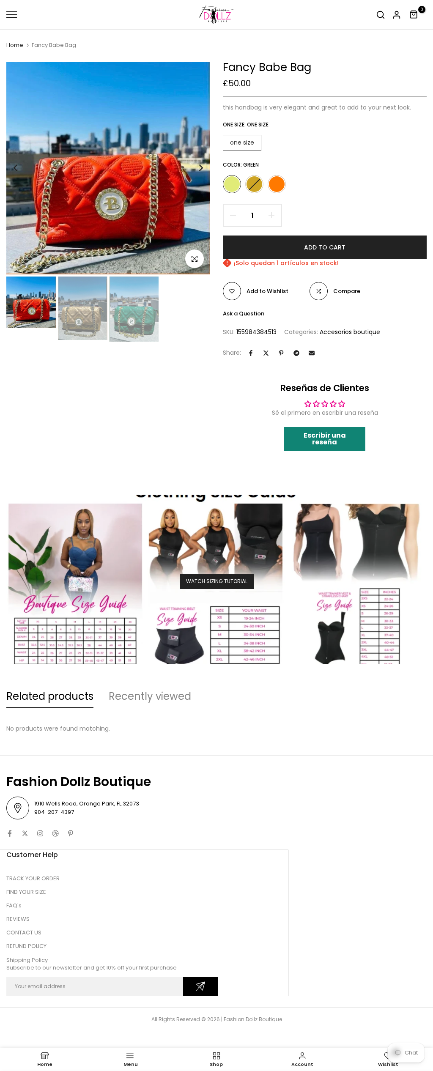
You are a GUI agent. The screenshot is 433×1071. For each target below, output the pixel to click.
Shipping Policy (27, 960)
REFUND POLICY (26, 946)
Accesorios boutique (350, 332)
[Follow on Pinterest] (70, 833)
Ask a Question (243, 314)
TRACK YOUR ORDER (33, 878)
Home (14, 45)
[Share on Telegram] (296, 353)
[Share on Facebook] (250, 353)
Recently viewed (150, 696)
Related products (49, 696)
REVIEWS (18, 919)
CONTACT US (23, 933)
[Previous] (22, 168)
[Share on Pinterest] (281, 353)
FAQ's (14, 905)
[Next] (194, 168)
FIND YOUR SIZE (26, 892)
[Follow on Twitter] (25, 833)
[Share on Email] (311, 353)
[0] (414, 14)
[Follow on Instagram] (40, 833)
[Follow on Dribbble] (55, 833)
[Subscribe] (200, 986)
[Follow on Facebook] (9, 833)
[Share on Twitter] (266, 353)
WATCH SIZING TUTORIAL (216, 581)
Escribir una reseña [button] (325, 438)
